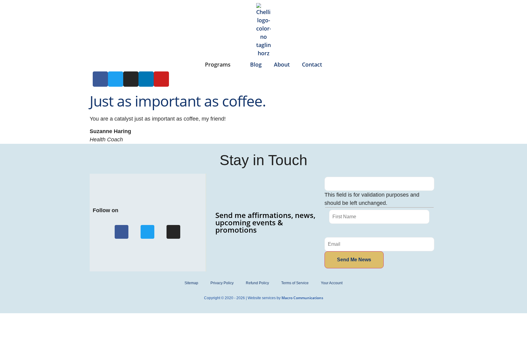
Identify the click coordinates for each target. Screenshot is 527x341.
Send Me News (354, 259)
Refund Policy (257, 283)
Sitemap (191, 283)
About (282, 64)
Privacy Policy (222, 283)
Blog (256, 64)
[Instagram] (130, 79)
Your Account (331, 283)
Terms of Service (295, 283)
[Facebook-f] (121, 232)
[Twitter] (115, 79)
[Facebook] (100, 79)
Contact (312, 64)
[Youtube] (161, 79)
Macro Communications (302, 297)
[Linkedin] (146, 79)
